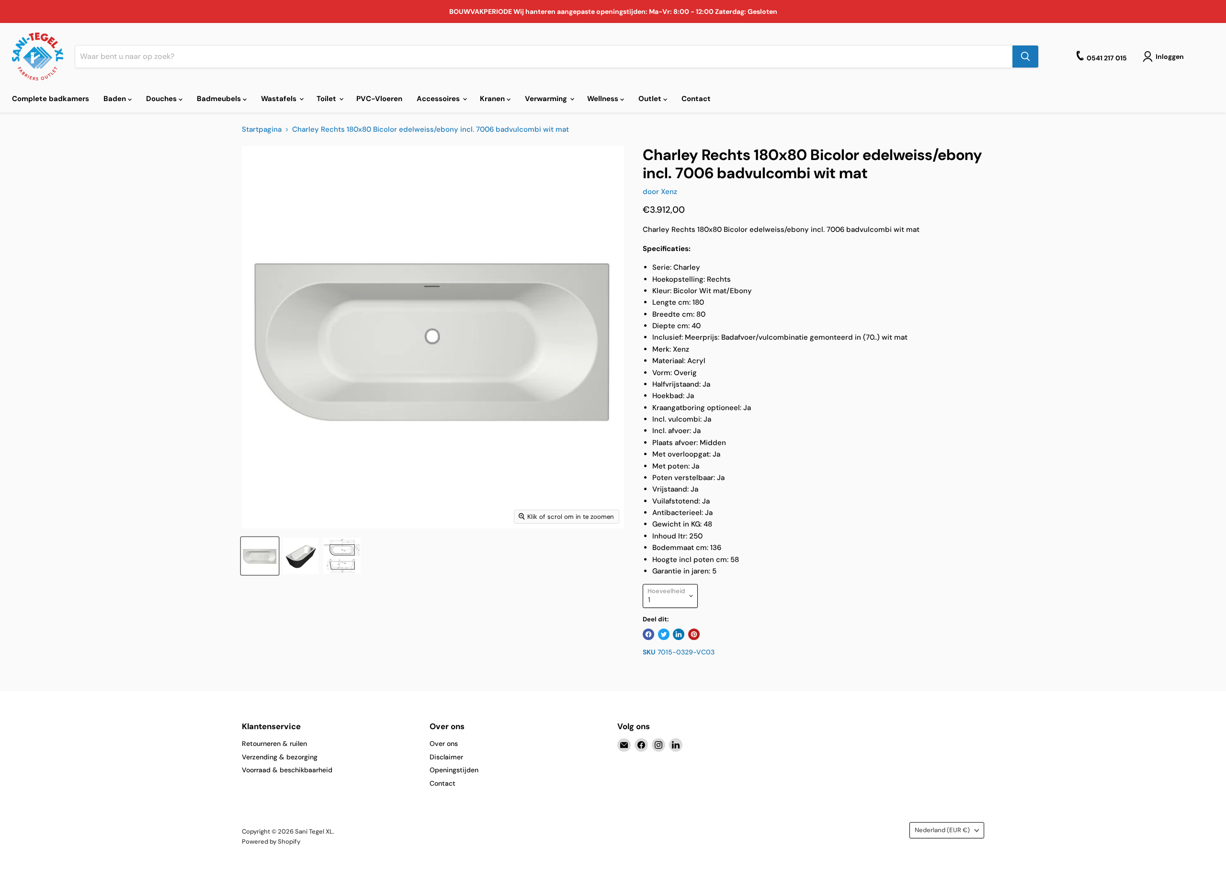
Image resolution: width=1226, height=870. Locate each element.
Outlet (650, 98)
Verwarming (547, 98)
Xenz (669, 191)
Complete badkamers (50, 98)
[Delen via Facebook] (648, 634)
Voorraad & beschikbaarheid (287, 770)
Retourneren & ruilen (274, 743)
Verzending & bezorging (280, 757)
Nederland (942, 830)
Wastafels (279, 98)
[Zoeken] (1025, 57)
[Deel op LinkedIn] (678, 634)
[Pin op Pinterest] (694, 634)
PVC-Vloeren (379, 98)
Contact (696, 98)
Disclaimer (446, 757)
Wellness (603, 98)
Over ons (444, 743)
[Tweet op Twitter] (664, 634)
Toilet (327, 98)
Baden (115, 98)
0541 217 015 (1107, 58)
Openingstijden (454, 770)
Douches (162, 98)
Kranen (493, 98)
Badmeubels (220, 98)
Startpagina (262, 130)
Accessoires (439, 98)
